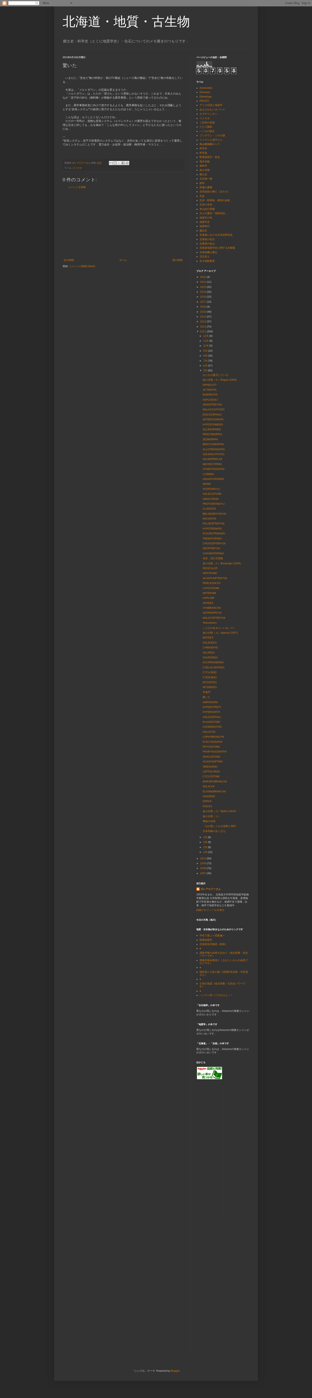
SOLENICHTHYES (213, 454)
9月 (205, 350)
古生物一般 (206, 178)
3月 (205, 842)
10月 (206, 345)
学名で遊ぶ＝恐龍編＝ (212, 935)
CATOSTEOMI (211, 588)
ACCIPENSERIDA (213, 662)
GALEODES (210, 642)
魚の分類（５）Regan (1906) (220, 379)
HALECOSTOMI (212, 493)
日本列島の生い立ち (214, 831)
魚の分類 (205, 170)
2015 (203, 311)
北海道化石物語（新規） (214, 944)
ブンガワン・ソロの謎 (212, 135)
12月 (206, 336)
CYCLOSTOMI (211, 776)
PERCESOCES (212, 583)
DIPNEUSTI (209, 384)
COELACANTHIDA (214, 667)
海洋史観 (205, 161)
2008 (203, 868)
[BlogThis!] (115, 163)
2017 (203, 301)
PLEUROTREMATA (214, 533)
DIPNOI (207, 801)
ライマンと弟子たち (211, 139)
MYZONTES (210, 682)
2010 (203, 858)
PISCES (204, 100)
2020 (203, 287)
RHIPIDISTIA (210, 394)
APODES (208, 603)
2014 (203, 316)
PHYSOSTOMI (211, 746)
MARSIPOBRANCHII (215, 781)
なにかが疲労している (215, 375)
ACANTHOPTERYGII (215, 578)
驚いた (206, 697)
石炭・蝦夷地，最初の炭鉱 (215, 200)
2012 (203, 326)
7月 (205, 360)
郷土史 (203, 174)
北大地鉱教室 (207, 260)
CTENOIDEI (209, 677)
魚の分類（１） (212, 816)
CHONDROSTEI (212, 726)
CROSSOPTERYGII (214, 543)
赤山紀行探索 (207, 209)
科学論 (203, 152)
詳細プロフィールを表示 (210, 910)
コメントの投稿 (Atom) (82, 266)
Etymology (206, 96)
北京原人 (205, 256)
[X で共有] (119, 163)
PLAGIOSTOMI (211, 722)
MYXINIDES (210, 687)
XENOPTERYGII (212, 404)
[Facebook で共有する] (123, 163)
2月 (205, 847)
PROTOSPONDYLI (214, 503)
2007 (203, 873)
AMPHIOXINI (210, 702)
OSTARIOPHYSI (212, 612)
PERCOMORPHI (212, 434)
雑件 (202, 183)
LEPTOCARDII (211, 771)
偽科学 (203, 165)
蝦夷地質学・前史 (210, 157)
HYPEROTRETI (212, 707)
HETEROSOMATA (213, 419)
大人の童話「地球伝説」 (214, 213)
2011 (203, 331)
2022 (203, 277)
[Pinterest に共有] (127, 163)
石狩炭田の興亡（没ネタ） (215, 191)
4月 (205, 837)
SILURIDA (209, 652)
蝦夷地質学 (206, 939)
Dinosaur (205, 92)
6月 (205, 365)
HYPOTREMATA (212, 528)
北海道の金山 (207, 243)
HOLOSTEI (209, 731)
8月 (205, 355)
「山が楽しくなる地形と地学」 (220, 826)
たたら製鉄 (206, 126)
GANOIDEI (209, 796)
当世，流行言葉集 (213, 558)
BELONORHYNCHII (214, 513)
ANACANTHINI (211, 756)
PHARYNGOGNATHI (215, 751)
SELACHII (208, 786)
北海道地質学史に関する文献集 (217, 247)
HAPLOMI (208, 598)
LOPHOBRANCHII (213, 736)
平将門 (206, 692)
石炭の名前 (206, 204)
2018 (203, 296)
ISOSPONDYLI (211, 489)
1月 (205, 852)
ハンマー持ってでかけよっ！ (216, 995)
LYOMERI (208, 474)
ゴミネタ (77, 168)
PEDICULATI (210, 568)
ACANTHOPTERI (213, 761)
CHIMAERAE (210, 647)
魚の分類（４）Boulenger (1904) (222, 563)
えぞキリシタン (208, 113)
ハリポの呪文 (207, 131)
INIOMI (207, 483)
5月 (205, 370)
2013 (203, 321)
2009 (203, 863)
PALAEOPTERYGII (213, 523)
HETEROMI (209, 593)
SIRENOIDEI (210, 766)
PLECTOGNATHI (212, 741)
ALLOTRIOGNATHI (214, 449)
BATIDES (208, 637)
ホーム (123, 260)
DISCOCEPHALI (212, 414)
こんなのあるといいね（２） (219, 627)
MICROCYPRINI (212, 464)
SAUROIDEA (210, 657)
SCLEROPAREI (212, 429)
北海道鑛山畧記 (208, 252)
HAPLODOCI (210, 399)
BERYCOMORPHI (213, 444)
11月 (206, 340)
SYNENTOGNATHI (213, 469)
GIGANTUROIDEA (213, 479)
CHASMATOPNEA (213, 553)
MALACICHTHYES (214, 409)
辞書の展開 (206, 187)
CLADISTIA (209, 508)
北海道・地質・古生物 (126, 21)
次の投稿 (69, 260)
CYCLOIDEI (209, 672)
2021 (203, 281)
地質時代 (205, 226)
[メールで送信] (111, 163)
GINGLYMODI (211, 499)
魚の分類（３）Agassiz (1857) (220, 632)
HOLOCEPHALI (212, 717)
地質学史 (205, 221)
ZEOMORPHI (210, 439)
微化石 (203, 230)
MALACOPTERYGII (214, 617)
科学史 (203, 148)
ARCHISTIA (209, 518)
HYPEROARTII (211, 712)
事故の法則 (209, 821)
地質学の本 (206, 217)
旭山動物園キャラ (210, 144)
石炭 (202, 196)
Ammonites (206, 87)
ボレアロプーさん (211, 889)
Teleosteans (210, 622)
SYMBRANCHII (212, 607)
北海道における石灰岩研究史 (216, 234)
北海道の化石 (207, 239)
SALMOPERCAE (212, 459)
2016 (203, 306)
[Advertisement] (123, 223)
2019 (203, 291)
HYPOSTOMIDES (213, 424)
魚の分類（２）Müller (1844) (219, 811)
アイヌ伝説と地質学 (211, 105)
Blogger (175, 1370)
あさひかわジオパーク (212, 109)
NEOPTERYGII (211, 548)
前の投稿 (177, 260)
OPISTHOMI (210, 573)
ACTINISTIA (209, 389)
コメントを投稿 (77, 187)
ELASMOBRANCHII (214, 791)
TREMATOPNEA (212, 538)
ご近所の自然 (207, 122)
